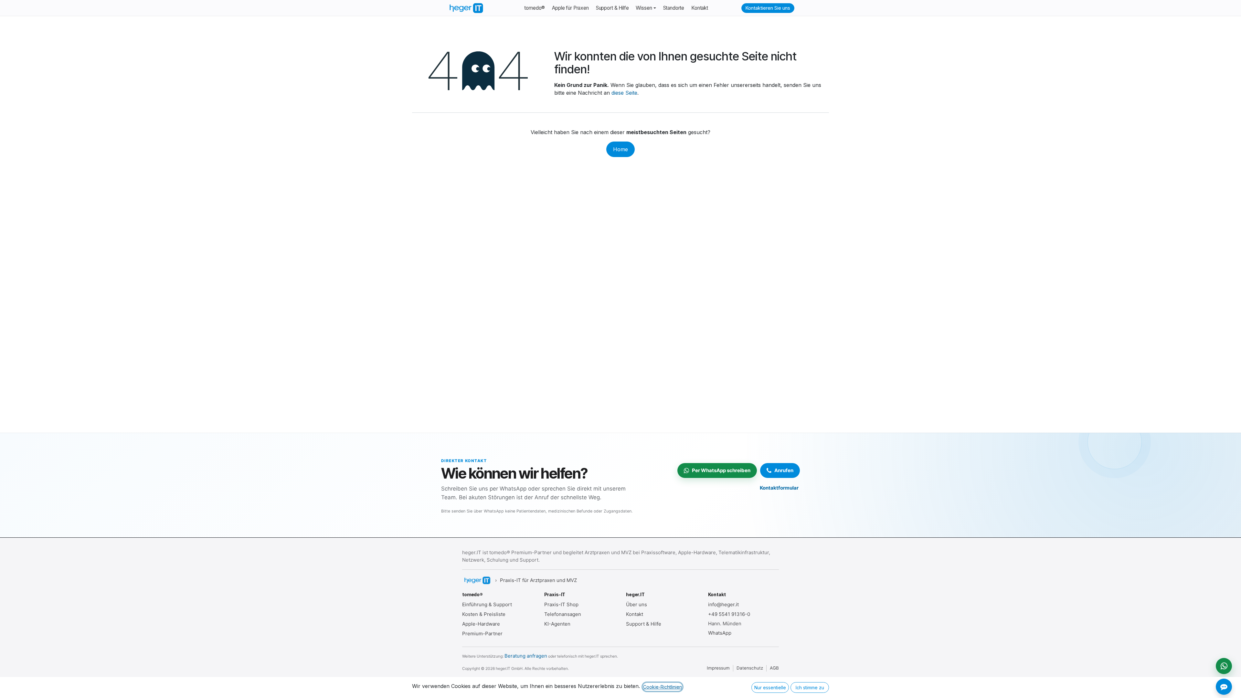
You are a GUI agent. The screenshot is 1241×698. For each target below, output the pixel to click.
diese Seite (624, 93)
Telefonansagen (562, 614)
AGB (774, 668)
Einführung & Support (487, 604)
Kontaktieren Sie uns (767, 8)
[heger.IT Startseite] (477, 581)
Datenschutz (750, 668)
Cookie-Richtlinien (662, 687)
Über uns (636, 604)
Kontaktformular (779, 488)
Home (620, 149)
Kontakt (634, 614)
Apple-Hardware (481, 624)
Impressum (718, 668)
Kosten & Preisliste (483, 614)
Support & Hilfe (643, 624)
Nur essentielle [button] (770, 687)
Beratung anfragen (525, 656)
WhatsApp (719, 633)
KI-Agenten (557, 624)
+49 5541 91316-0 (729, 614)
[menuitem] (534, 8)
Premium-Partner (482, 633)
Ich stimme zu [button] (810, 687)
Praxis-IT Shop (561, 604)
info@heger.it (723, 604)
